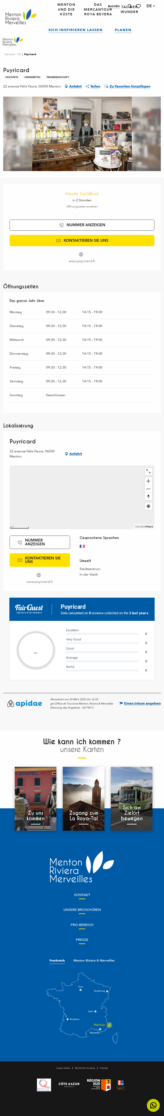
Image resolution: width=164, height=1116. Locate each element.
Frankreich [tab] (57, 960)
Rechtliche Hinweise (85, 1068)
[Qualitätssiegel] (44, 1085)
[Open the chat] (153, 1105)
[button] (129, 6)
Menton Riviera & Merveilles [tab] (94, 960)
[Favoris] (139, 6)
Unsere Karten (63, 1068)
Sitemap (104, 1068)
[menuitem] (21, 17)
